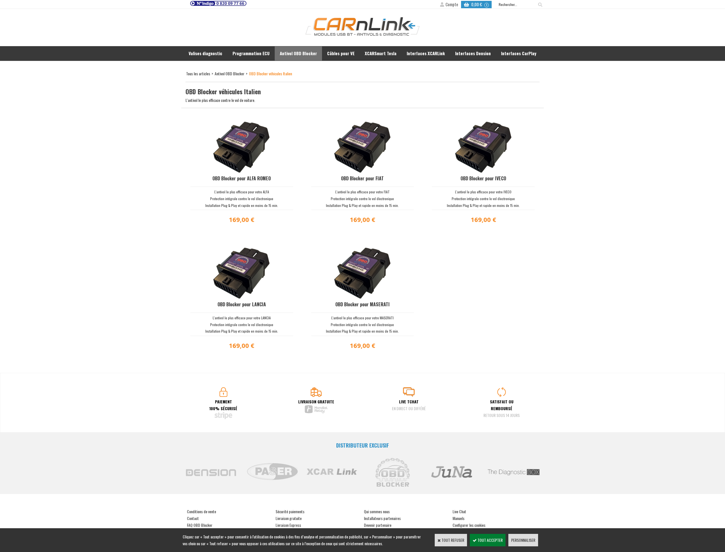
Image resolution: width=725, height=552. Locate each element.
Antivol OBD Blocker (298, 53)
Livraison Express (288, 525)
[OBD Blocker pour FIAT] (362, 171)
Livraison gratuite (289, 518)
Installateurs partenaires (382, 518)
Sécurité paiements (290, 511)
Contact (193, 518)
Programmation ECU (251, 53)
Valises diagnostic (205, 53)
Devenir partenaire (377, 525)
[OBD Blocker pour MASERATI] (362, 297)
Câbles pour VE (341, 53)
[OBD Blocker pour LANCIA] (241, 297)
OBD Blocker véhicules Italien (270, 73)
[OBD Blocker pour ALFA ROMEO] (241, 171)
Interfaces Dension (473, 53)
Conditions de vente (201, 511)
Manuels (458, 518)
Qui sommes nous (377, 511)
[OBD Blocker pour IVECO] (483, 171)
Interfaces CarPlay (518, 53)
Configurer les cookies (469, 525)
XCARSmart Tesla (380, 53)
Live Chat (459, 511)
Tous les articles (198, 73)
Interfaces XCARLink (426, 53)
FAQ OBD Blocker (199, 525)
